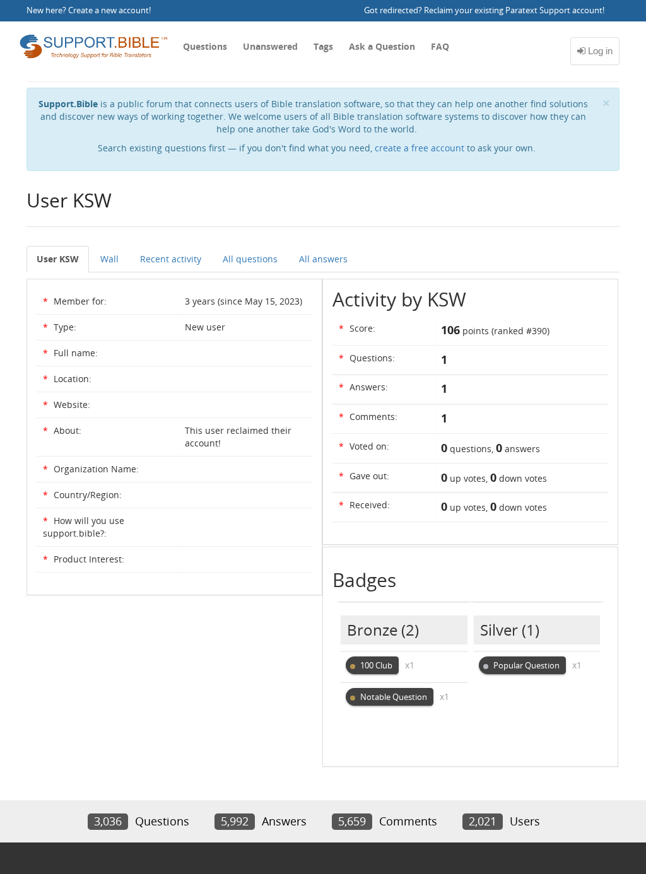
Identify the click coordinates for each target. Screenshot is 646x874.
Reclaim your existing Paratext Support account (513, 10)
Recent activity (170, 259)
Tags (323, 46)
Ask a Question (382, 46)
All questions (250, 259)
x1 (409, 665)
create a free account (419, 148)
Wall (109, 259)
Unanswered (270, 46)
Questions (205, 46)
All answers (323, 259)
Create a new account (108, 10)
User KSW (58, 259)
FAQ (440, 46)
